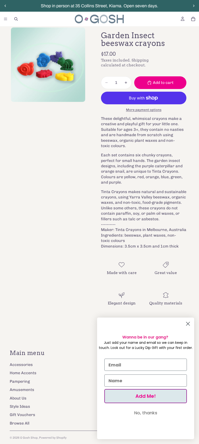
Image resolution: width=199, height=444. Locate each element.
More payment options (143, 110)
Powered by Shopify (52, 437)
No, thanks (145, 413)
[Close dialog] (188, 324)
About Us (18, 398)
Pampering (20, 381)
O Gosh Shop (29, 437)
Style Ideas (20, 406)
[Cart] (193, 19)
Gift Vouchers (22, 415)
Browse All (19, 423)
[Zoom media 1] (48, 64)
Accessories (21, 364)
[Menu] (5, 19)
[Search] (16, 19)
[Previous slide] (5, 5)
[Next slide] (193, 5)
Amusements (22, 390)
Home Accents (23, 373)
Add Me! (145, 396)
